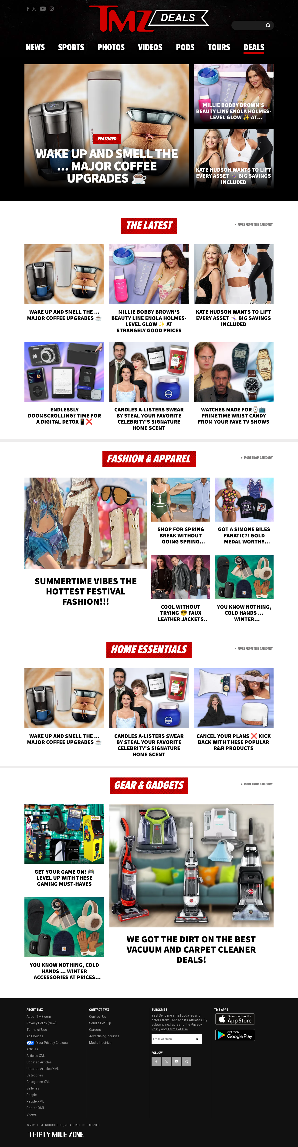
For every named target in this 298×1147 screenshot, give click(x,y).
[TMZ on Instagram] (52, 9)
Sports (71, 47)
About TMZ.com (39, 1016)
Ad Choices (35, 1036)
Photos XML (36, 1108)
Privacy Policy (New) (42, 1023)
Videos (150, 47)
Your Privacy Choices (52, 1043)
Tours (219, 47)
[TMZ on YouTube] (176, 1061)
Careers (95, 1030)
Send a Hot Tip (100, 1023)
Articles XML (36, 1056)
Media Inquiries (100, 1043)
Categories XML (38, 1082)
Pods (185, 47)
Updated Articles (39, 1062)
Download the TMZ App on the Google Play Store (235, 1035)
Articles (32, 1049)
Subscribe (197, 1039)
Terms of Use (37, 1030)
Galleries (33, 1088)
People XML (35, 1101)
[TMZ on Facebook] (28, 9)
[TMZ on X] (35, 9)
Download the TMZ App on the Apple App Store (235, 1019)
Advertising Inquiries (104, 1036)
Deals (254, 47)
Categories (35, 1075)
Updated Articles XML (43, 1069)
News (35, 47)
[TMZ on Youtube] (43, 8)
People (32, 1095)
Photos (111, 47)
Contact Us (97, 1016)
